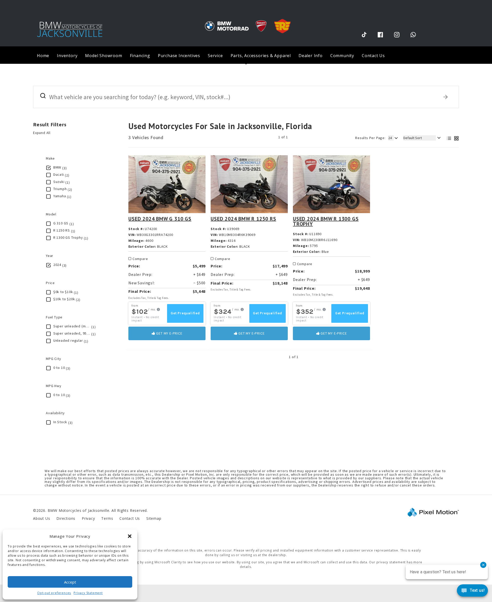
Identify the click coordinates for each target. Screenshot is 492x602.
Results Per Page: (370, 138)
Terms (107, 518)
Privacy (88, 518)
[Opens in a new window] (364, 34)
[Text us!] (472, 591)
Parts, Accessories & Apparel (261, 55)
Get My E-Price (168, 333)
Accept (70, 582)
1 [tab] (246, 63)
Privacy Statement (88, 593)
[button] (129, 536)
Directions (65, 518)
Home (43, 55)
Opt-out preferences (54, 593)
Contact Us (373, 55)
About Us (41, 518)
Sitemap (153, 518)
